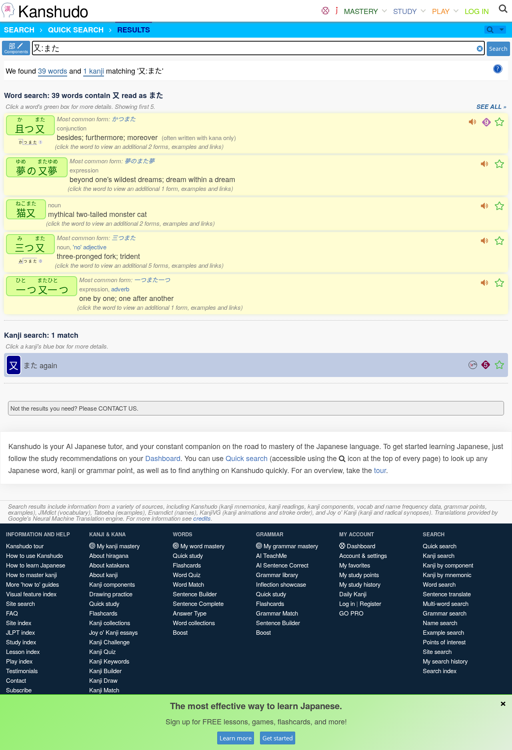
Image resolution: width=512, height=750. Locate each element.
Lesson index (23, 651)
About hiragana (108, 555)
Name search (440, 622)
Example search (443, 632)
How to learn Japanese (35, 565)
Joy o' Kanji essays (113, 632)
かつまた (124, 118)
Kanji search (438, 555)
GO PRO (351, 613)
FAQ (12, 613)
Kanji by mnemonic (447, 574)
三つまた (124, 237)
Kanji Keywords (109, 661)
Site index (18, 622)
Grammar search (444, 613)
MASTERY (361, 11)
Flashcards (103, 613)
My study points (359, 574)
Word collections (194, 622)
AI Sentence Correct (282, 565)
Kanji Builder (105, 670)
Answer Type (189, 613)
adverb (120, 289)
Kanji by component (448, 565)
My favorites (354, 565)
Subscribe (19, 690)
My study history (359, 584)
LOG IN (477, 11)
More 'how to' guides (32, 584)
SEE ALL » (491, 106)
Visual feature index (31, 594)
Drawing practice (110, 594)
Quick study (104, 603)
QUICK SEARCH (76, 29)
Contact (16, 680)
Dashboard (162, 458)
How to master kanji (31, 574)
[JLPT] (336, 11)
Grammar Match (277, 613)
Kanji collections (109, 622)
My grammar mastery (290, 545)
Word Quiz (186, 574)
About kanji (103, 574)
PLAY (441, 11)
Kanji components (112, 584)
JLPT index (20, 632)
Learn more (236, 738)
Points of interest (444, 642)
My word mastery (201, 545)
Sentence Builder (195, 594)
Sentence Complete (198, 603)
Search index (439, 670)
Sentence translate (447, 594)
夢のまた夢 (139, 160)
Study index (21, 642)
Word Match (188, 584)
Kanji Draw (103, 680)
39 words (52, 70)
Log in (347, 603)
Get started (277, 738)
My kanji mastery (117, 545)
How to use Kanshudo (34, 555)
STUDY (405, 11)
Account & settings (363, 555)
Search (498, 48)
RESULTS (133, 29)
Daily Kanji (352, 594)
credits (202, 518)
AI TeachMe (271, 555)
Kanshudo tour (25, 545)
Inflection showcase (281, 584)
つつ (42, 286)
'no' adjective (89, 247)
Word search (439, 584)
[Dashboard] (325, 11)
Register (370, 603)
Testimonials (22, 670)
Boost (180, 632)
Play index (19, 661)
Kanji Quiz (102, 651)
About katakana (109, 565)
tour (380, 470)
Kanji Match (104, 690)
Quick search (247, 458)
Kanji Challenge (109, 642)
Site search (20, 603)
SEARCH (19, 29)
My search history (445, 661)
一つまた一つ (152, 279)
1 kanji (93, 70)
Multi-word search (445, 603)
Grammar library (277, 574)
